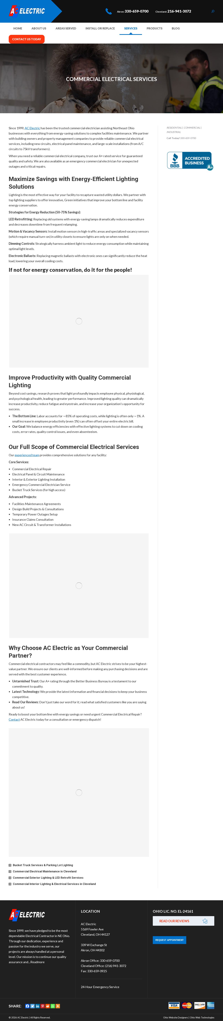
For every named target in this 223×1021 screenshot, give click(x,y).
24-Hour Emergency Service (100, 987)
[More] (58, 1006)
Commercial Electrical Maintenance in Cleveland (44, 871)
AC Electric (32, 128)
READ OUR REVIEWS (174, 921)
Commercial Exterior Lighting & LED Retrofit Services (48, 877)
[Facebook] (27, 1006)
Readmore (37, 962)
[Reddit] (47, 1006)
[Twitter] (32, 1006)
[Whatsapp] (53, 1006)
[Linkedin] (37, 1006)
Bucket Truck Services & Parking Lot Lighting (43, 865)
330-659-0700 (136, 11)
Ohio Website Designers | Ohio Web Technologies (188, 1017)
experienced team (27, 455)
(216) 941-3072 (115, 966)
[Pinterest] (42, 1006)
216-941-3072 (179, 11)
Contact (14, 719)
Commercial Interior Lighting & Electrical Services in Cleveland (54, 884)
